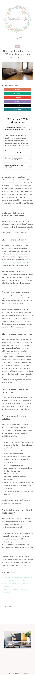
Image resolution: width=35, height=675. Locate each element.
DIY (17, 46)
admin (6, 606)
